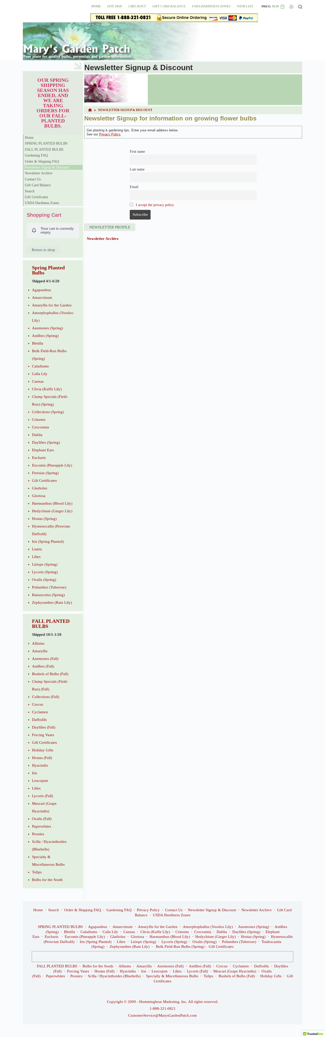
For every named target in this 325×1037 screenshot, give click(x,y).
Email (134, 187)
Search (30, 191)
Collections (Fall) (45, 697)
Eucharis (39, 458)
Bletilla (37, 343)
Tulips (37, 872)
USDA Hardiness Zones (211, 6)
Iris (34, 773)
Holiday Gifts (42, 750)
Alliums (38, 643)
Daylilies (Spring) (46, 442)
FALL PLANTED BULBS (44, 149)
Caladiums (40, 366)
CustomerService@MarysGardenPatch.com (162, 1015)
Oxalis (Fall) (42, 819)
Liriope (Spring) (44, 564)
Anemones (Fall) (45, 659)
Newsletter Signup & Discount (47, 167)
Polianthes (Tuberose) (49, 587)
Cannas (38, 381)
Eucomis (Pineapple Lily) (52, 465)
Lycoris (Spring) (45, 572)
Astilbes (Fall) (43, 666)
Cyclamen (40, 712)
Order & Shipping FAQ (42, 161)
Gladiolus (39, 488)
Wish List (245, 6)
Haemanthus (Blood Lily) (52, 503)
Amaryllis (39, 651)
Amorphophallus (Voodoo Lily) (208, 927)
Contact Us (33, 179)
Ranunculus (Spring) (48, 595)
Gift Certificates (36, 197)
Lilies (36, 557)
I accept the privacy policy (155, 205)
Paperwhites (41, 826)
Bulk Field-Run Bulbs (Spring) (180, 947)
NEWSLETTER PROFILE (109, 227)
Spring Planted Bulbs (48, 270)
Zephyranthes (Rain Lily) (52, 602)
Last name (137, 169)
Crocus (37, 704)
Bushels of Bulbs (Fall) (50, 674)
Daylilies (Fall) (43, 727)
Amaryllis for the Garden (52, 305)
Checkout (137, 6)
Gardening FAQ (36, 155)
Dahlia (37, 435)
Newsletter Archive (103, 239)
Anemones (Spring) (47, 328)
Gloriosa (38, 496)
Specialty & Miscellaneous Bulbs (172, 976)
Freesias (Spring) (45, 473)
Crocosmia (40, 427)
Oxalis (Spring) (44, 580)
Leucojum (40, 781)
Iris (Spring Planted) (48, 541)
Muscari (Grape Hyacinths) (234, 971)
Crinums (38, 419)
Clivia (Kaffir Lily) (47, 389)
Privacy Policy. (110, 134)
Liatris (37, 549)
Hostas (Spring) (44, 519)
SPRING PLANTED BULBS (46, 143)
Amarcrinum (42, 298)
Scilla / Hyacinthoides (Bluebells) (114, 976)
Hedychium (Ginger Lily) (52, 511)
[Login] (291, 7)
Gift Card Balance (169, 6)
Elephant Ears (43, 450)
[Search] (300, 7)
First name (137, 151)
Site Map (114, 6)
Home (96, 6)
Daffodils (39, 720)
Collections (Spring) (48, 412)
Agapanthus (41, 290)
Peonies (38, 834)
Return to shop (43, 250)
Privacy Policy (148, 910)
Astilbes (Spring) (45, 336)
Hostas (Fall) (42, 758)
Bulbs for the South (47, 880)
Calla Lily (39, 374)
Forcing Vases (43, 735)
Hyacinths (40, 765)
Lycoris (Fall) (42, 796)
